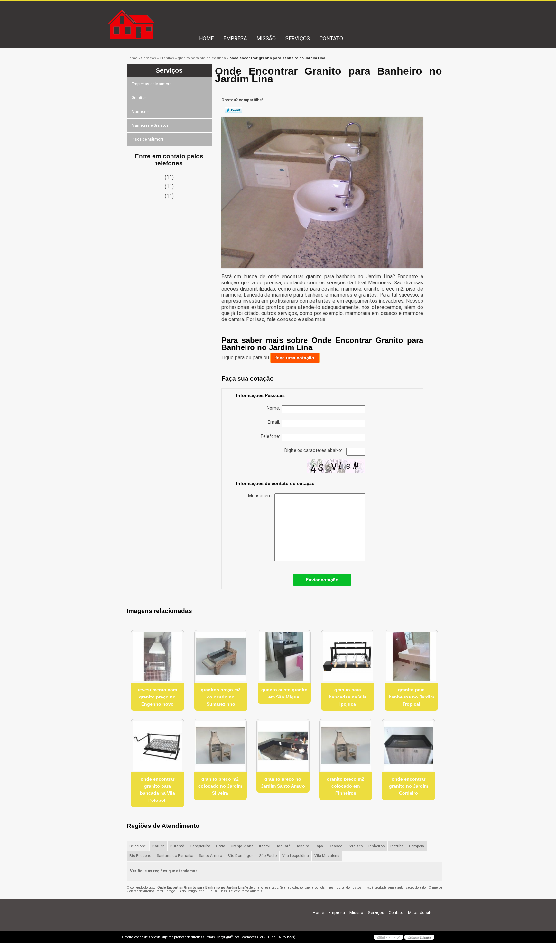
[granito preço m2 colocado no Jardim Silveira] (220, 745)
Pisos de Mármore (147, 139)
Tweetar (233, 110)
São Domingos (240, 856)
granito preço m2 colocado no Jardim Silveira (220, 786)
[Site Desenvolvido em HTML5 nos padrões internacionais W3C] (388, 937)
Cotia (220, 846)
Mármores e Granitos (150, 125)
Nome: (274, 408)
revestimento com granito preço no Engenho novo (157, 697)
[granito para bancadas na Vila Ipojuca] (347, 656)
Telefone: (271, 436)
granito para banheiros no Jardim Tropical (411, 697)
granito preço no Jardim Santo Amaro (283, 782)
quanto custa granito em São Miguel (284, 693)
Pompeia (416, 846)
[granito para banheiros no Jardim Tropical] (411, 656)
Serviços (297, 38)
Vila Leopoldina (295, 856)
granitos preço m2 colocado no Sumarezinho (221, 697)
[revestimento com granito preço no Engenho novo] (157, 656)
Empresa (235, 38)
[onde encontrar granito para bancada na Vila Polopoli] (157, 745)
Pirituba (396, 846)
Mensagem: (261, 495)
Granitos (139, 98)
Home (206, 38)
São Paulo (268, 856)
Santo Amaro (210, 856)
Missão (266, 38)
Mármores (141, 111)
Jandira (302, 846)
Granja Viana (242, 846)
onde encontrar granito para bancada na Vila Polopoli (157, 789)
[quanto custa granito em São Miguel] (284, 656)
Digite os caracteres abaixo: (313, 450)
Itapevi (264, 846)
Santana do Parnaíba (175, 856)
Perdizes (355, 846)
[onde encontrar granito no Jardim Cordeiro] (408, 745)
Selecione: (138, 846)
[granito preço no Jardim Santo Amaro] (283, 745)
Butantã (177, 846)
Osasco (335, 846)
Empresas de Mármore (151, 84)
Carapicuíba (200, 846)
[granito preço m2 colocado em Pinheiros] (345, 745)
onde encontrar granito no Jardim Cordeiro (408, 786)
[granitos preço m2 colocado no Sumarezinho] (220, 656)
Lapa (319, 846)
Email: (275, 422)
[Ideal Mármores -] (157, 14)
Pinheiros (376, 846)
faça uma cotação (294, 357)
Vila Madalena (326, 856)
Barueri (158, 846)
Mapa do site (420, 912)
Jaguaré (283, 846)
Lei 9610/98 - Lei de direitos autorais (235, 891)
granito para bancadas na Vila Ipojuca (347, 697)
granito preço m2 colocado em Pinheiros (345, 786)
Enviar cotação (322, 579)
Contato (331, 38)
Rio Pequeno (140, 856)
